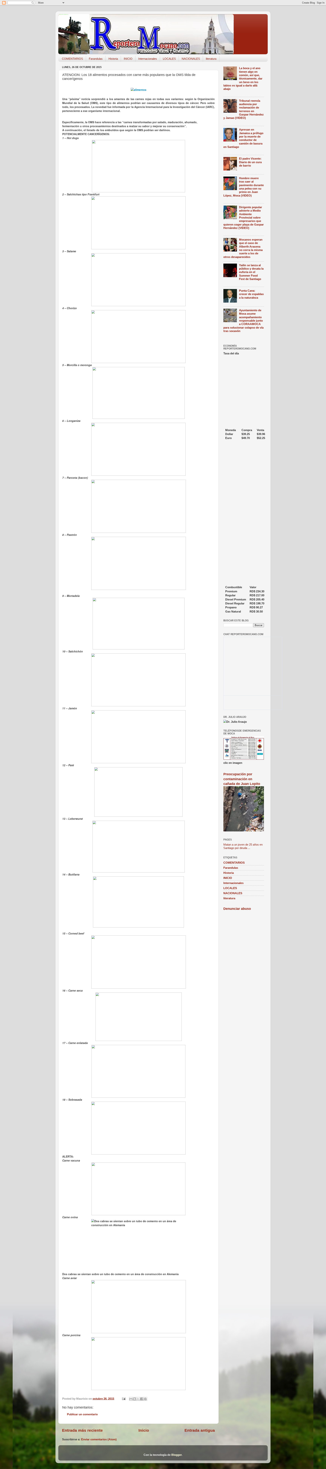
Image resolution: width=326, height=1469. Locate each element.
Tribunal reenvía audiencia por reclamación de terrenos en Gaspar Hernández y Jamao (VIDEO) (243, 109)
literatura (211, 58)
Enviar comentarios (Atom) (99, 1439)
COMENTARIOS (72, 58)
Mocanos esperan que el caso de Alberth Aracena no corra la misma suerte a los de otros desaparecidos (243, 248)
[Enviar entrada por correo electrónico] (123, 1398)
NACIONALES (191, 58)
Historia (113, 58)
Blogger (176, 1454)
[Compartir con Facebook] (142, 1399)
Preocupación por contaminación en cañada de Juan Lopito (241, 778)
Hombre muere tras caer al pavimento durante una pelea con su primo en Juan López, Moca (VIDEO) (243, 187)
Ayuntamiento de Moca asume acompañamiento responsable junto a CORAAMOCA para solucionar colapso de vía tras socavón (243, 321)
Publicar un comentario (82, 1414)
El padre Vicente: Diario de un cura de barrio (250, 162)
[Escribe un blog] (134, 1399)
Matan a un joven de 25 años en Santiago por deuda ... (243, 846)
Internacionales (147, 58)
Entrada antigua (200, 1430)
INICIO (128, 58)
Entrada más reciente (82, 1430)
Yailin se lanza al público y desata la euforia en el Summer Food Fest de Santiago (251, 272)
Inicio (143, 1430)
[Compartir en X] (138, 1399)
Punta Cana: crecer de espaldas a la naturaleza (251, 294)
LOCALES (169, 58)
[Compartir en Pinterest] (145, 1399)
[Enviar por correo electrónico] (131, 1399)
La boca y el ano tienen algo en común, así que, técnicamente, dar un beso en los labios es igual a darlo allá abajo (242, 78)
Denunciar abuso (237, 909)
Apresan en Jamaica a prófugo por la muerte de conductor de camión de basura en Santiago (243, 138)
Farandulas (96, 58)
